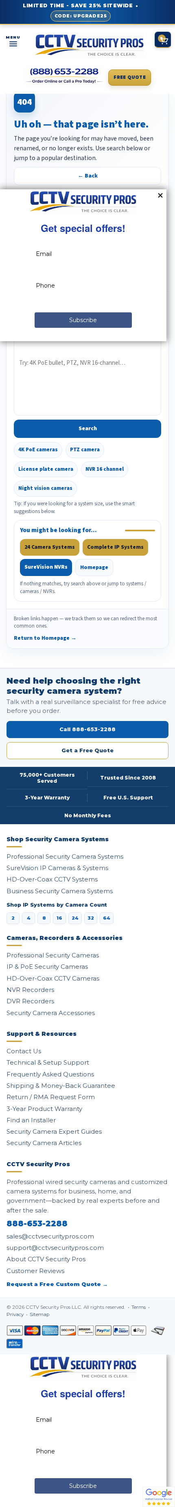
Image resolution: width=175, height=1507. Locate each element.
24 (75, 918)
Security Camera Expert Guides (54, 1131)
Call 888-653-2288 (87, 729)
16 (59, 918)
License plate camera (45, 469)
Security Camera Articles (44, 1143)
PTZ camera (85, 449)
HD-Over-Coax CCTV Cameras (53, 978)
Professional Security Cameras (53, 955)
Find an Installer (31, 1120)
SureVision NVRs (46, 567)
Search (88, 428)
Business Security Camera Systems (60, 891)
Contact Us (24, 1051)
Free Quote (130, 77)
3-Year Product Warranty (44, 1109)
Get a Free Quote (87, 750)
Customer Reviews (35, 1271)
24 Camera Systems (49, 547)
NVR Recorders (30, 990)
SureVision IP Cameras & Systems (57, 868)
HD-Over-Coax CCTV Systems (52, 879)
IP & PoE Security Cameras (47, 966)
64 (106, 918)
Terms (139, 1307)
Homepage (94, 567)
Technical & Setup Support (48, 1062)
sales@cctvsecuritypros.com (50, 1236)
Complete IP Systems (115, 547)
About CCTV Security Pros (46, 1259)
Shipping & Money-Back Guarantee (61, 1085)
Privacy (16, 1314)
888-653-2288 (37, 1223)
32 (91, 918)
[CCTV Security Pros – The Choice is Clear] (89, 45)
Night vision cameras (45, 488)
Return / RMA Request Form (51, 1097)
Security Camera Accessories (51, 1013)
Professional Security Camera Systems (65, 856)
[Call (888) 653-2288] (64, 76)
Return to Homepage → (45, 638)
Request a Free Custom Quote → (57, 1284)
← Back (88, 176)
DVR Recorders (30, 1001)
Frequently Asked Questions (50, 1074)
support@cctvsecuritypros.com (55, 1248)
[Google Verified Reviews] (159, 1496)
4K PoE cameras (38, 449)
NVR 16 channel (104, 469)
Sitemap (39, 1314)
